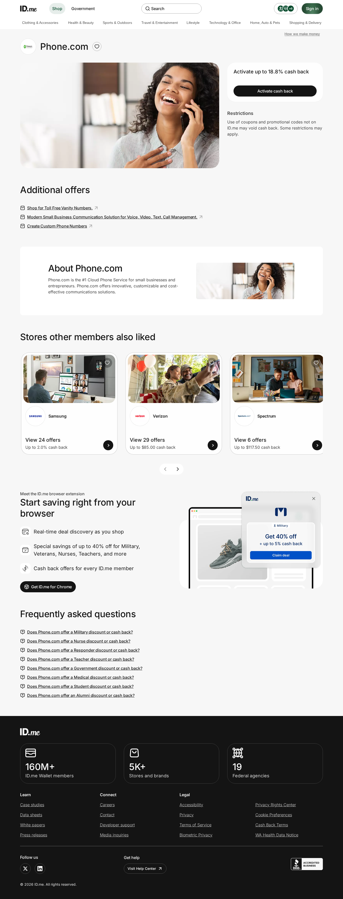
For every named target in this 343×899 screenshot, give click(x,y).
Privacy (187, 814)
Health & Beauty (81, 23)
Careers (107, 804)
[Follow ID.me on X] (25, 868)
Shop (57, 8)
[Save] (107, 363)
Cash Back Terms (271, 824)
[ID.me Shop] (31, 9)
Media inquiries (114, 834)
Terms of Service (195, 824)
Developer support (117, 824)
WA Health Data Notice (276, 834)
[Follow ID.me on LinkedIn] (40, 868)
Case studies (32, 804)
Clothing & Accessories (40, 23)
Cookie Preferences (273, 814)
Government (83, 8)
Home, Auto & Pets (265, 23)
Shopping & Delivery (305, 23)
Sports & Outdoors (117, 23)
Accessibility (191, 804)
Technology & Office (225, 23)
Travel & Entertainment (159, 23)
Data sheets (31, 814)
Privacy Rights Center (275, 804)
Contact (107, 814)
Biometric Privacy (196, 834)
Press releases (33, 834)
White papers (32, 824)
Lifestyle (193, 23)
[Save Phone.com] (96, 46)
